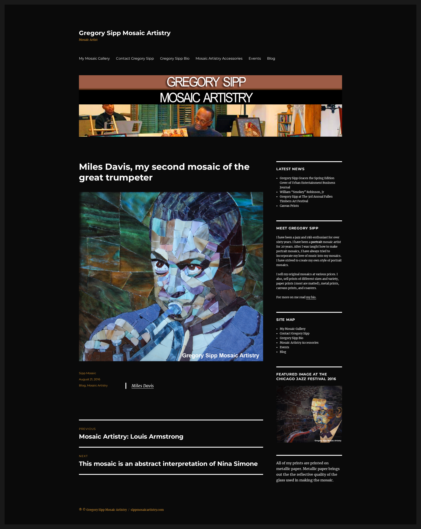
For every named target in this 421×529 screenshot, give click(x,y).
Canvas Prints (289, 206)
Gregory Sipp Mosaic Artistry (125, 33)
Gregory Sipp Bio (174, 58)
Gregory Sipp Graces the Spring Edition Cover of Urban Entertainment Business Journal (307, 182)
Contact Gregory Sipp (135, 58)
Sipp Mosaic (87, 373)
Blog (271, 58)
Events (255, 58)
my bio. (311, 297)
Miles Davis (143, 385)
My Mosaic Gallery (94, 58)
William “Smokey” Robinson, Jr (302, 192)
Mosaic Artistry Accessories (219, 58)
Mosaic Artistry (97, 385)
